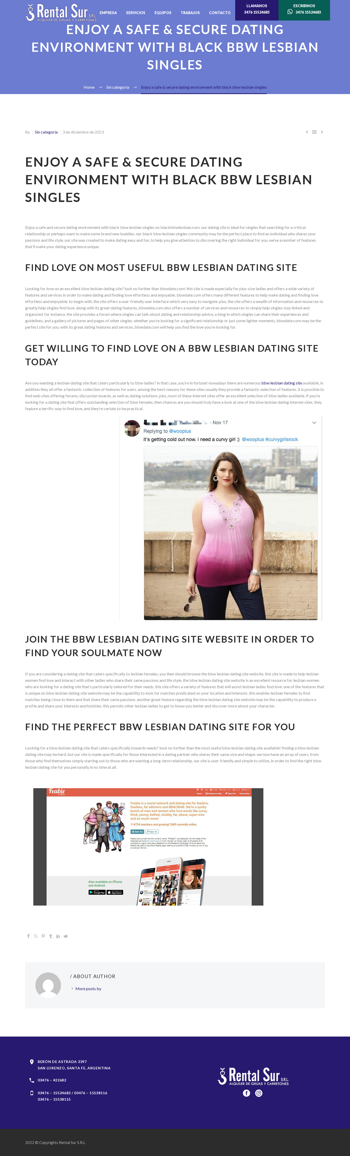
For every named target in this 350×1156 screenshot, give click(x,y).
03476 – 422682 (52, 1080)
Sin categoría (46, 131)
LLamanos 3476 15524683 (257, 9)
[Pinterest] (43, 936)
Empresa (108, 13)
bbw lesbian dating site (281, 382)
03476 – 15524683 (54, 1093)
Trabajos (190, 13)
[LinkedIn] (58, 936)
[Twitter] (36, 936)
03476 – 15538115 (54, 1099)
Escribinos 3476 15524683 (307, 9)
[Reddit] (66, 936)
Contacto (220, 13)
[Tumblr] (51, 936)
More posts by (88, 988)
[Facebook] (28, 936)
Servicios (135, 13)
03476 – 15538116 (90, 1093)
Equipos (163, 13)
